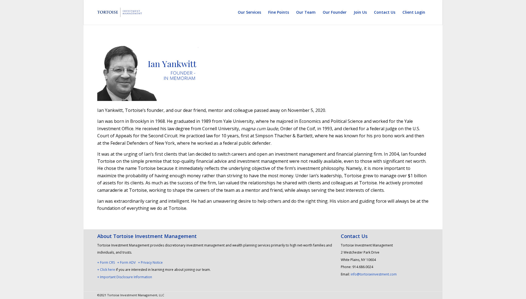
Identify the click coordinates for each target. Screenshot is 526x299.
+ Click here (106, 269)
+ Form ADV (126, 262)
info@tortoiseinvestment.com (374, 274)
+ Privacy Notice (150, 262)
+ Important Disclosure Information (124, 277)
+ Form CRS (106, 262)
